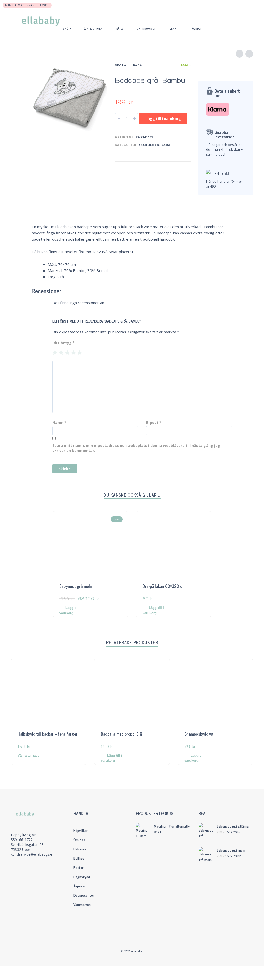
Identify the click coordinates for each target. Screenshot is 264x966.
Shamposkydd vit (199, 734)
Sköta (120, 65)
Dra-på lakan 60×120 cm (164, 586)
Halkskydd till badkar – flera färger (48, 734)
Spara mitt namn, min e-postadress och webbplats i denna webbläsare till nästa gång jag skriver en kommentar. (136, 448)
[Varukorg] (246, 21)
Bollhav (78, 858)
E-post (153, 422)
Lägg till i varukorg (163, 118)
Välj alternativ (28, 755)
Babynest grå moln (75, 586)
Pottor (78, 867)
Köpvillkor (80, 830)
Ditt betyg (63, 342)
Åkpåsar (79, 886)
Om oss (79, 839)
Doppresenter (83, 895)
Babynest (80, 849)
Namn (59, 422)
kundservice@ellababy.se (31, 854)
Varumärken (82, 904)
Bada (137, 65)
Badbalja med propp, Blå (121, 734)
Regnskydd (81, 876)
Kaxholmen (148, 145)
